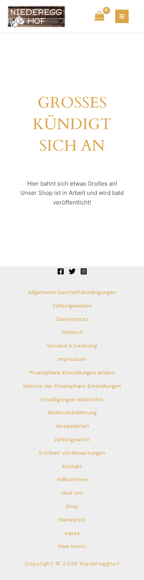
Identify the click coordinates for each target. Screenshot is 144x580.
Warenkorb (72, 519)
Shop (72, 506)
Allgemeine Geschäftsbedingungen (72, 292)
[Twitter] (72, 271)
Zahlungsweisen (72, 305)
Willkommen (72, 479)
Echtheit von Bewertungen (72, 452)
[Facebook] (60, 271)
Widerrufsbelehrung (72, 412)
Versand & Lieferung (72, 345)
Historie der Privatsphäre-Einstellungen (72, 385)
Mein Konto (72, 546)
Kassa (72, 533)
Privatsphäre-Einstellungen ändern (72, 372)
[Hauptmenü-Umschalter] (122, 16)
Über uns (72, 492)
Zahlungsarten (72, 439)
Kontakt (72, 466)
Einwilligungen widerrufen (72, 399)
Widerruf (72, 332)
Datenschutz (72, 319)
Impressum (72, 359)
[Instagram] (83, 271)
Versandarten (72, 425)
